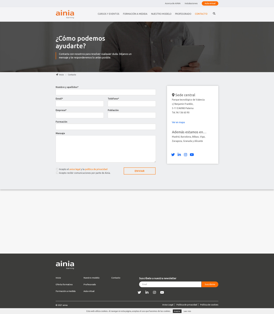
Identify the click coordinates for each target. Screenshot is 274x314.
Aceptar (177, 311)
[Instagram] (185, 154)
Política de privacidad (186, 304)
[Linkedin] (179, 154)
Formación (61, 121)
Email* (59, 98)
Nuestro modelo (161, 14)
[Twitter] (173, 154)
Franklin (189, 104)
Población (113, 110)
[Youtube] (192, 154)
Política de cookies (209, 304)
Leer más (187, 311)
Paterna (190, 108)
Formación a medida (135, 14)
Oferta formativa (64, 284)
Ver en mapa (178, 122)
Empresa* (61, 110)
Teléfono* (113, 98)
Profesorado (183, 14)
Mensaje (60, 133)
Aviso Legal (167, 304)
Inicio (61, 75)
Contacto (201, 14)
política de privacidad (96, 169)
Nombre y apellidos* (67, 87)
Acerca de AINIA (173, 3)
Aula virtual (210, 3)
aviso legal (74, 169)
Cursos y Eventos (108, 14)
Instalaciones (191, 3)
